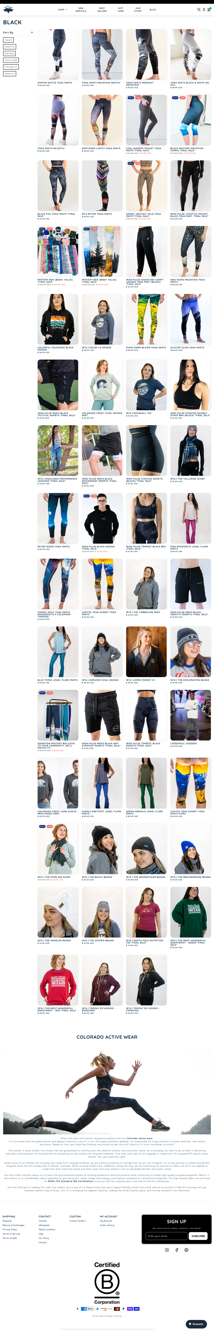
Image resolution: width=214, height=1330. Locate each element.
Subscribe (198, 1236)
